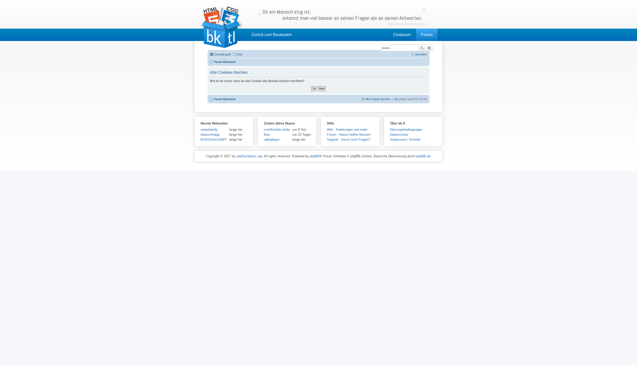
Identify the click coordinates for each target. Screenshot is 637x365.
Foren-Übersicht (225, 99)
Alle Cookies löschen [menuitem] (377, 99)
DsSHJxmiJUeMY (214, 139)
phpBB (314, 156)
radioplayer (271, 139)
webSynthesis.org (249, 156)
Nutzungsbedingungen (406, 129)
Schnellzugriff (222, 54)
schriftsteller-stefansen (277, 129)
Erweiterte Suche (429, 48)
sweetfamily (209, 129)
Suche (422, 48)
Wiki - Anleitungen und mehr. (347, 129)
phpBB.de (423, 156)
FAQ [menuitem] (239, 54)
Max (267, 134)
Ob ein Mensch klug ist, (342, 15)
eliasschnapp (210, 134)
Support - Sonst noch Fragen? (348, 139)
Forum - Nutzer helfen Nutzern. (349, 134)
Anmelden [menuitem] (421, 54)
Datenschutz (399, 134)
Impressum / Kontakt (405, 139)
